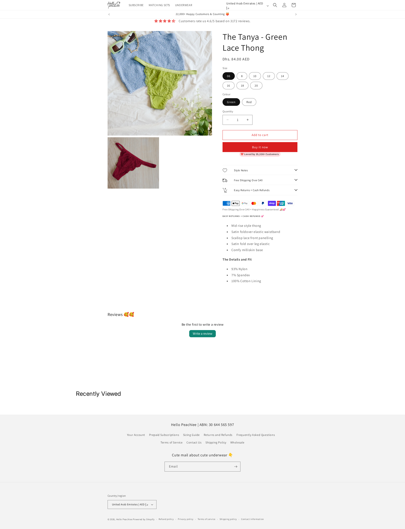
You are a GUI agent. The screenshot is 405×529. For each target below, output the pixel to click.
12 (268, 76)
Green (231, 102)
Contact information (252, 519)
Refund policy (166, 519)
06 (228, 76)
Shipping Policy (215, 442)
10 (254, 76)
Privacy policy (185, 519)
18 (242, 85)
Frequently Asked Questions (255, 435)
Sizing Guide (191, 435)
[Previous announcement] (109, 14)
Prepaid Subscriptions (164, 435)
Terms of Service (172, 442)
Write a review (202, 333)
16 (228, 85)
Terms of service (206, 519)
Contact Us (193, 442)
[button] (275, 5)
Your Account (136, 435)
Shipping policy (228, 519)
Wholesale (237, 442)
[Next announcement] (296, 14)
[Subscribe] (235, 467)
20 (256, 85)
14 (282, 76)
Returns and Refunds (218, 435)
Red (249, 102)
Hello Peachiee (124, 519)
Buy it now (260, 147)
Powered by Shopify (144, 519)
